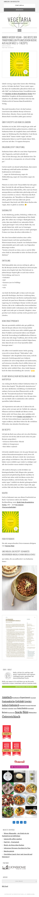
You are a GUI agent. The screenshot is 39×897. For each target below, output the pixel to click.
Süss (25, 712)
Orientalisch (10, 708)
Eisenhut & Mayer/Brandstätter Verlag (18, 94)
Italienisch (14, 705)
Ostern (15, 708)
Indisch (5, 705)
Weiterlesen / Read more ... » (26, 687)
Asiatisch (7, 697)
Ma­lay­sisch (33, 705)
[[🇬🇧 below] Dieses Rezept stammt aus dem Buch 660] (19, 788)
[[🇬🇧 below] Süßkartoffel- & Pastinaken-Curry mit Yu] (19, 800)
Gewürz (28, 701)
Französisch (33, 697)
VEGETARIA (19, 19)
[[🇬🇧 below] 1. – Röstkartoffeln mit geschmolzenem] (31, 788)
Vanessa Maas (9, 546)
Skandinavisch (11, 712)
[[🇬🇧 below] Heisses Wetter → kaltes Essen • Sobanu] (8, 788)
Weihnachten (33, 712)
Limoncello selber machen (13, 839)
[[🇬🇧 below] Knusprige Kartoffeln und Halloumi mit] (31, 800)
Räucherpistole (9, 851)
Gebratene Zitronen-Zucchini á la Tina (17, 848)
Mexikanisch (5, 708)
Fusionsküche (8, 701)
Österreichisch (11, 716)
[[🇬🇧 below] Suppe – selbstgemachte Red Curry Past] (8, 812)
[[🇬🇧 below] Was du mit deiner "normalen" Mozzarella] (8, 800)
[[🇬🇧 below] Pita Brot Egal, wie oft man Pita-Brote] (19, 776)
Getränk (19, 701)
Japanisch (22, 705)
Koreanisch (28, 705)
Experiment (25, 697)
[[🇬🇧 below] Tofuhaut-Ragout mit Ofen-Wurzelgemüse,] (31, 812)
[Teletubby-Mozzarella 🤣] (8, 776)
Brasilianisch (16, 697)
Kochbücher (11, 47)
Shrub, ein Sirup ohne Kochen (14, 845)
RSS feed (5, 886)
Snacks (18, 712)
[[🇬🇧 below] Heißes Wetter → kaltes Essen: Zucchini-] (31, 776)
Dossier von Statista (24, 416)
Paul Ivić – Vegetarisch (11, 842)
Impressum (30, 894)
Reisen (5, 712)
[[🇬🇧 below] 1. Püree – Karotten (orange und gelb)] (19, 812)
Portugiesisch (31, 708)
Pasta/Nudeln (22, 708)
